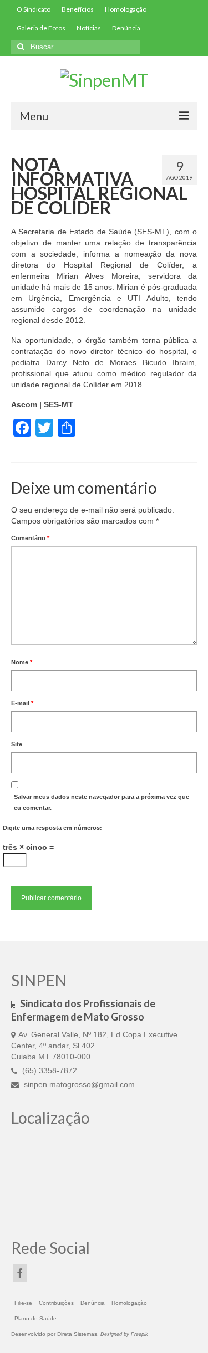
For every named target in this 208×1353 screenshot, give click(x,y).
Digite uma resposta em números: (52, 827)
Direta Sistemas (77, 1334)
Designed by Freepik (124, 1334)
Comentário (30, 538)
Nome (21, 662)
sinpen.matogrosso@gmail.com (78, 1084)
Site (16, 744)
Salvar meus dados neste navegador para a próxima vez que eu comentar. (101, 802)
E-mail (22, 703)
